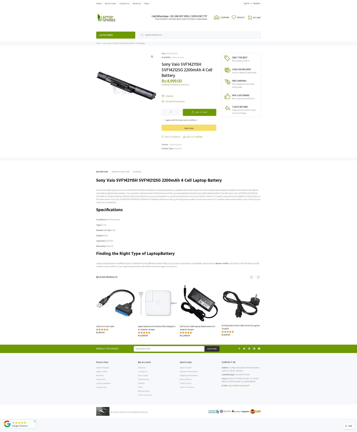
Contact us (142, 371)
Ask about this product (175, 101)
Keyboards (100, 379)
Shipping (165, 84)
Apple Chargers (102, 367)
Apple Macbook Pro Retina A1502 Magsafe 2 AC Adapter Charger (156, 328)
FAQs (140, 387)
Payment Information (189, 371)
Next (258, 277)
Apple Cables (101, 371)
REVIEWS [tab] (137, 171)
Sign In (246, 3)
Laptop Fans (101, 387)
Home (98, 43)
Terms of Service (145, 395)
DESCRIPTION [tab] (102, 171)
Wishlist (141, 383)
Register (256, 3)
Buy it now (189, 128)
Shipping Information (189, 375)
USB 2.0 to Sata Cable (105, 326)
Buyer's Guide (185, 367)
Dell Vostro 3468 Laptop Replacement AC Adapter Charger (197, 328)
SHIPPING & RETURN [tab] (121, 171)
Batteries (178, 148)
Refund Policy (144, 391)
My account (143, 375)
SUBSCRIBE (212, 349)
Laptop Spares (175, 144)
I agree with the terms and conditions (181, 120)
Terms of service (187, 387)
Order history (143, 379)
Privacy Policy (185, 383)
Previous (251, 277)
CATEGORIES (106, 35)
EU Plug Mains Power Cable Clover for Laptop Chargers (241, 327)
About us (142, 367)
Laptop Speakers (103, 383)
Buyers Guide (222, 263)
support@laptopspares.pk (238, 385)
